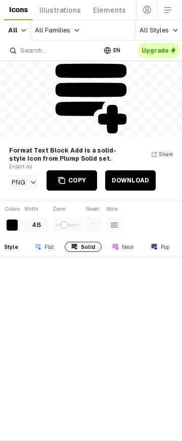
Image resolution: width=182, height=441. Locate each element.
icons (18, 10)
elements (109, 10)
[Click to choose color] (12, 225)
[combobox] (52, 50)
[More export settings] (114, 225)
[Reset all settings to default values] (94, 225)
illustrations (60, 10)
